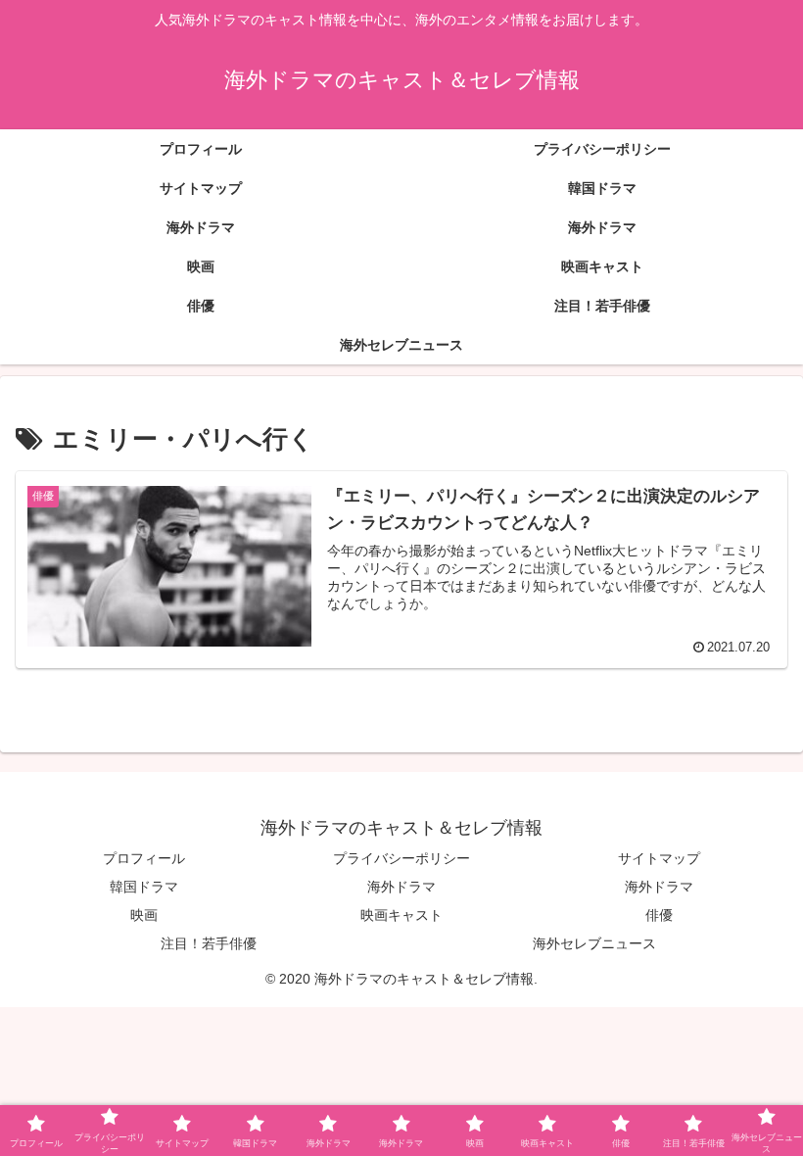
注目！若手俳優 (209, 943)
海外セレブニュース (594, 943)
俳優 (659, 915)
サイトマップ (659, 858)
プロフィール (144, 858)
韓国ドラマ (144, 886)
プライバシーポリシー (401, 858)
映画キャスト (401, 915)
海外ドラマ (401, 886)
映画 (144, 915)
